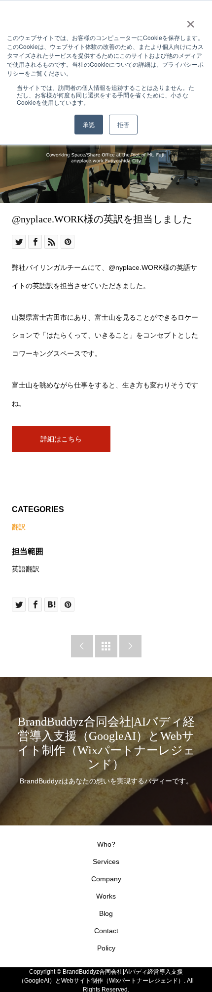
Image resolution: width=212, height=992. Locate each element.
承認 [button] (89, 124)
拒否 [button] (123, 124)
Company (106, 879)
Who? (106, 844)
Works (106, 896)
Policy (106, 948)
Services (106, 861)
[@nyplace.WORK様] (106, 150)
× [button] (190, 20)
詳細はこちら (61, 439)
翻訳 (19, 527)
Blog (106, 913)
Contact (106, 931)
